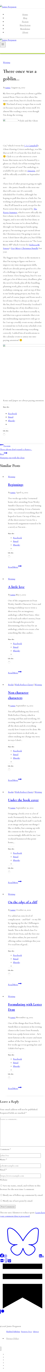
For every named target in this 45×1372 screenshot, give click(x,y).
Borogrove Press (26, 1332)
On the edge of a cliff (22, 902)
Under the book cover (23, 800)
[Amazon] (43, 1256)
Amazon (31, 170)
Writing (6, 62)
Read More (15, 567)
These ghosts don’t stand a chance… (16, 448)
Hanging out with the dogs (12, 456)
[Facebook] (2, 1256)
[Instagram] (5, 1256)
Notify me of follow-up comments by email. (23, 1195)
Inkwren (36, 1332)
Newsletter (25, 28)
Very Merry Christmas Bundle (24, 248)
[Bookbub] (2, 1261)
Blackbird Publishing (13, 1332)
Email (3, 1169)
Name (3, 1159)
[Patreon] (2, 1312)
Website (3, 1179)
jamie (7, 87)
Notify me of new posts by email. (18, 1200)
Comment (5, 1149)
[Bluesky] (23, 1256)
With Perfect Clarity (24, 684)
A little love (16, 587)
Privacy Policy (12, 1338)
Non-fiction (25, 25)
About (25, 32)
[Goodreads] (6, 1261)
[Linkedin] (40, 1256)
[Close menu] (0, 1349)
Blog (25, 18)
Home (25, 14)
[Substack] (22, 1307)
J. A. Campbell (31, 145)
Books (11, 684)
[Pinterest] (9, 1261)
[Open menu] (3, 44)
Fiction (25, 21)
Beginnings (15, 484)
